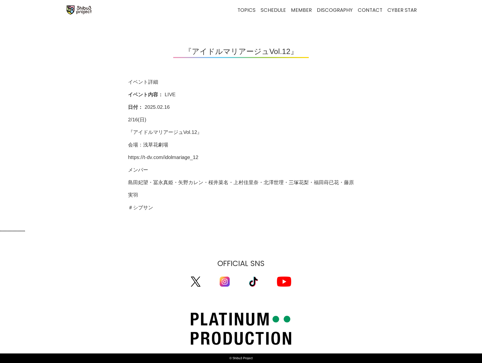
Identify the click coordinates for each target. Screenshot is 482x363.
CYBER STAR (402, 10)
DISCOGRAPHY (335, 10)
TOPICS (246, 10)
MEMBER (301, 10)
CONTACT (370, 10)
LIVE (170, 94)
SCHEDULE (273, 10)
